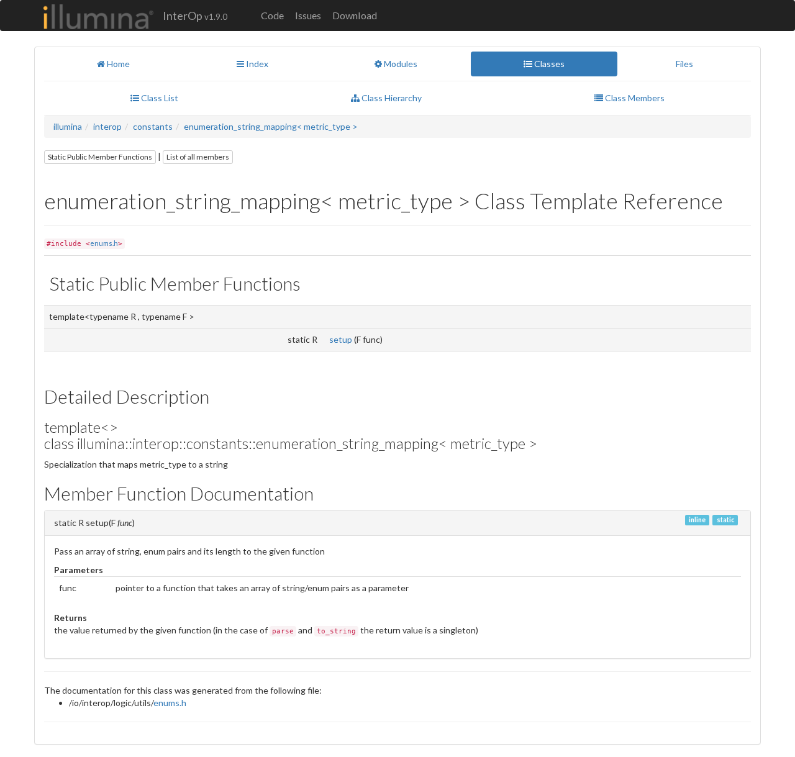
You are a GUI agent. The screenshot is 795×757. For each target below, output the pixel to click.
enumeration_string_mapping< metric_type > (271, 126)
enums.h (104, 243)
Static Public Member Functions (100, 156)
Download (354, 15)
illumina (67, 126)
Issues (308, 15)
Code (272, 15)
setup (340, 339)
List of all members (197, 156)
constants (153, 126)
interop (107, 126)
